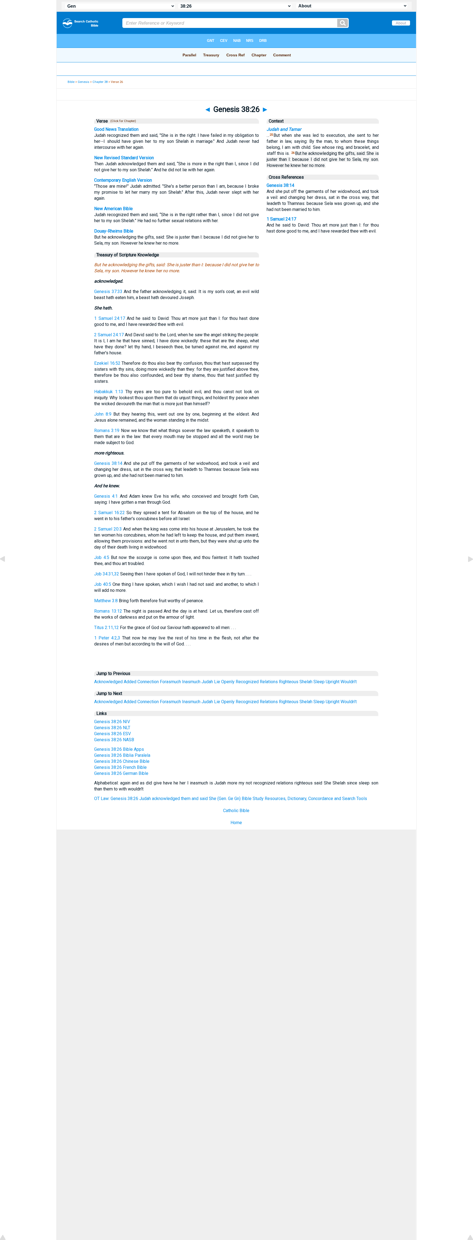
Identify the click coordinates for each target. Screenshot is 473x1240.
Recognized (247, 681)
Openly (228, 681)
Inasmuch (191, 681)
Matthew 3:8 (106, 600)
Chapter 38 (100, 82)
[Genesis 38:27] (466, 571)
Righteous (288, 681)
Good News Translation (116, 129)
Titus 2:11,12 (106, 627)
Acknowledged (108, 681)
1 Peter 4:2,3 (107, 638)
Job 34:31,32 (106, 573)
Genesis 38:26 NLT (112, 727)
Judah (207, 681)
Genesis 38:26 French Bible (120, 767)
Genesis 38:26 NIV (112, 721)
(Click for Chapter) (122, 121)
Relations (269, 681)
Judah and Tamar (284, 129)
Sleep (319, 681)
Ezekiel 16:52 (107, 363)
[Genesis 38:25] (7, 571)
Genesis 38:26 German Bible (121, 773)
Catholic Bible (236, 810)
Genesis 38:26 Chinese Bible (121, 761)
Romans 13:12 (108, 611)
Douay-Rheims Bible (113, 231)
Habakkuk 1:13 (108, 391)
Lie (217, 681)
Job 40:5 (102, 584)
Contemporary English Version (123, 180)
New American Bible (113, 208)
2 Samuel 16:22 (109, 512)
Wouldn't (349, 681)
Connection (148, 681)
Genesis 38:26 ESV (112, 733)
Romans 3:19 (106, 430)
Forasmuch (170, 681)
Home (236, 822)
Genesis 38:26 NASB (114, 739)
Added (130, 681)
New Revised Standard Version (124, 157)
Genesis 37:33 (108, 291)
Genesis (83, 82)
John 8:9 (102, 414)
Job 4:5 (101, 557)
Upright (332, 681)
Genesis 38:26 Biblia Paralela (122, 755)
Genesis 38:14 (108, 463)
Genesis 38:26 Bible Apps (119, 749)
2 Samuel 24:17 (109, 334)
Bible (71, 82)
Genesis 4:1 (106, 496)
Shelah (305, 681)
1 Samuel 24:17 (109, 318)
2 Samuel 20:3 (108, 529)
